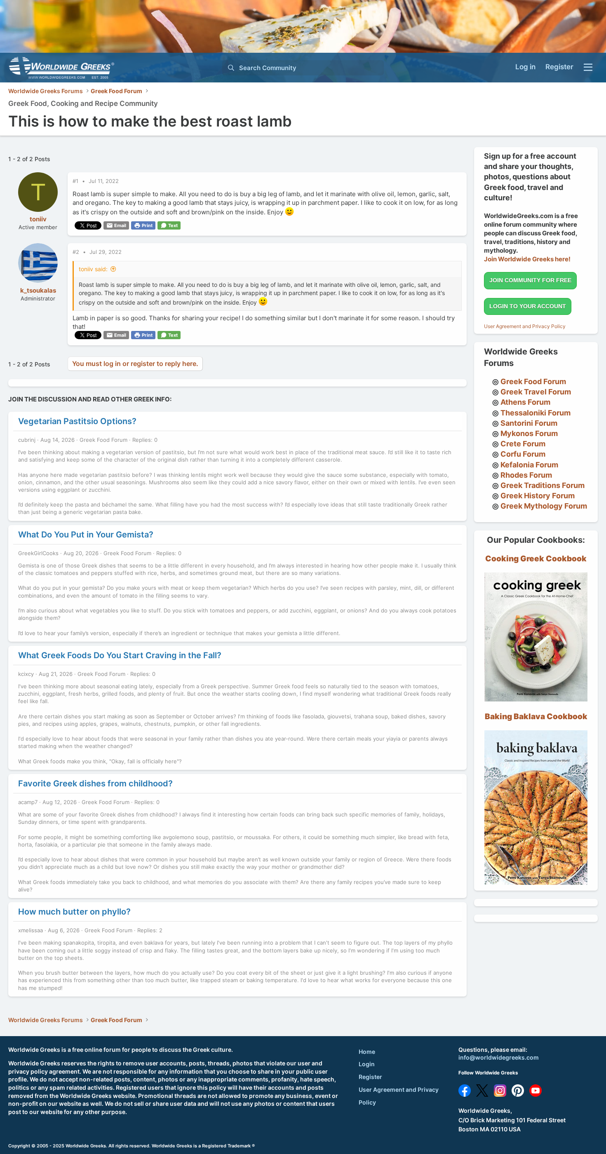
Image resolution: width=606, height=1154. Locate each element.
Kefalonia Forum (529, 464)
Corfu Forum (522, 454)
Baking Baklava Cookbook (536, 716)
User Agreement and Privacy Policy (525, 326)
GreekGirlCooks (38, 553)
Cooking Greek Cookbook (536, 558)
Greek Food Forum (103, 439)
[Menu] (588, 67)
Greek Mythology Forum (543, 506)
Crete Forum (522, 443)
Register (370, 1076)
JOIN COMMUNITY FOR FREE (530, 280)
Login (367, 1063)
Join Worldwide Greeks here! (527, 259)
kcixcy (26, 674)
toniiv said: (93, 268)
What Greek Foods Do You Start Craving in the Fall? (119, 655)
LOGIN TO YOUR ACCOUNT (527, 306)
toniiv (38, 219)
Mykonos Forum (529, 433)
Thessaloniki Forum (535, 412)
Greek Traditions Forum (542, 485)
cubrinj (26, 439)
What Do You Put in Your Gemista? (85, 534)
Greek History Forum (537, 495)
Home (367, 1051)
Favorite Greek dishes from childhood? (95, 783)
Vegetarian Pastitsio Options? (77, 421)
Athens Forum (525, 402)
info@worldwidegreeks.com (498, 1057)
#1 (76, 181)
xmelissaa (30, 930)
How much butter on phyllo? (74, 912)
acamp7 (28, 802)
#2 (77, 252)
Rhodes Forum (526, 475)
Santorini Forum (528, 423)
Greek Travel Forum (535, 391)
